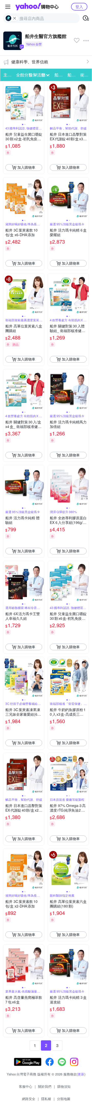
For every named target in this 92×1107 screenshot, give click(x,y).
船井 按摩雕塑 (72, 75)
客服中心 (25, 1086)
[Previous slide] (6, 102)
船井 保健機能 (59, 75)
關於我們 (44, 1086)
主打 (7, 75)
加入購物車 (26, 167)
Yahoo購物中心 (37, 6)
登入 (79, 6)
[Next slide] (41, 102)
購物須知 (64, 1086)
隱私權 (46, 1098)
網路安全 (28, 1098)
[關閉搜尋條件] (14, 18)
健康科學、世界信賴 (29, 62)
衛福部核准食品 (85, 75)
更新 (81, 1074)
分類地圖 (63, 1098)
